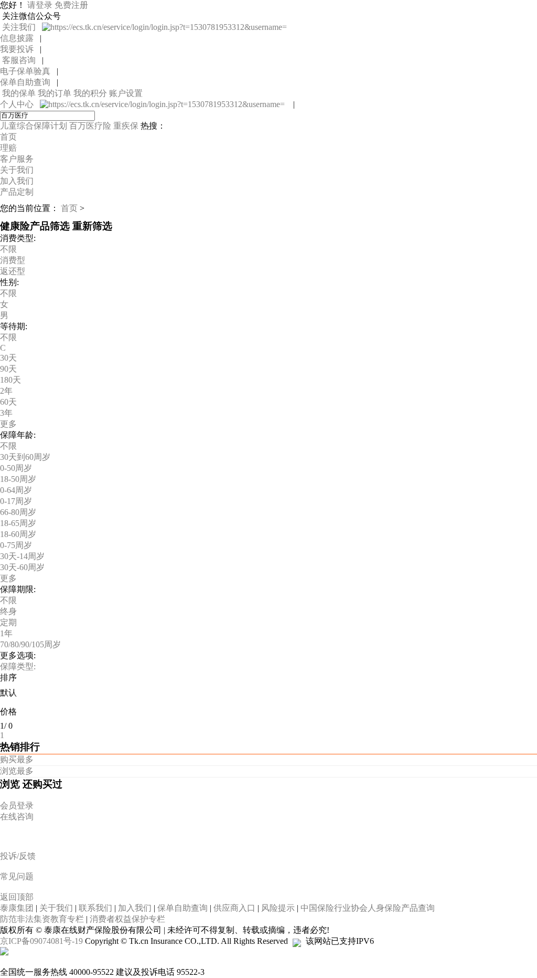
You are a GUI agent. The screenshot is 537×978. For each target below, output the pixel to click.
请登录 (41, 5)
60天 (8, 401)
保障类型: (18, 666)
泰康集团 (18, 907)
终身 (8, 611)
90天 (8, 368)
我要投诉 (20, 49)
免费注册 (71, 5)
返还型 (12, 271)
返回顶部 (17, 896)
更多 (8, 423)
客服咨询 (21, 60)
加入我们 (136, 907)
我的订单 (55, 93)
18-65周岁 (18, 523)
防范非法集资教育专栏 (43, 918)
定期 (8, 622)
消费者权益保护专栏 (127, 918)
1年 (6, 633)
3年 (6, 412)
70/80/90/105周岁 (30, 644)
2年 (6, 390)
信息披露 (20, 38)
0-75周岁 (16, 545)
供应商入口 (235, 907)
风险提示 (279, 907)
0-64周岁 (16, 490)
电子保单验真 (28, 71)
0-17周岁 (16, 501)
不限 (8, 249)
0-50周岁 (16, 468)
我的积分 (91, 93)
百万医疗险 (91, 125)
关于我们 (57, 907)
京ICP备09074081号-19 (42, 941)
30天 (8, 357)
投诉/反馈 (18, 855)
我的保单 (20, 93)
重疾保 (127, 125)
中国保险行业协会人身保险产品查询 (367, 907)
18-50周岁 (18, 479)
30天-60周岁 (22, 567)
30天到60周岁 (25, 457)
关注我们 (21, 27)
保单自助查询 (28, 82)
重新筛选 (92, 226)
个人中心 (20, 104)
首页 (69, 208)
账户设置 (126, 93)
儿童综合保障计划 (34, 125)
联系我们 (96, 907)
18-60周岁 (18, 534)
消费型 (12, 260)
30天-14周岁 (22, 556)
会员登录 (17, 805)
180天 (10, 379)
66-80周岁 (18, 512)
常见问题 (17, 876)
